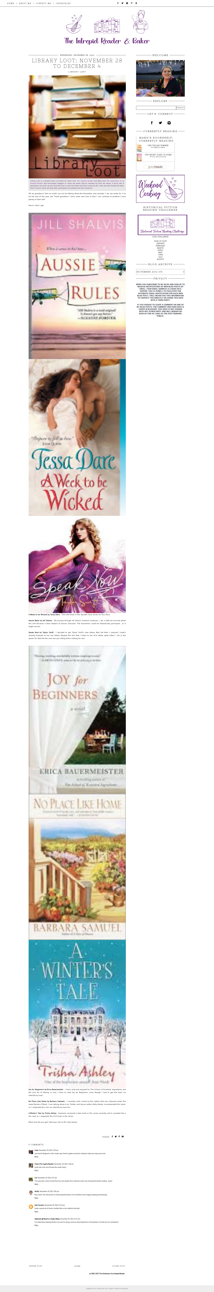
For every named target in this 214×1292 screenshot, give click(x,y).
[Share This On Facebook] (111, 1137)
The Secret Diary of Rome (158, 155)
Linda (36, 1150)
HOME (10, 3)
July (160, 257)
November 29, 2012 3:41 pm (49, 1191)
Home (77, 1266)
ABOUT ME (25, 3)
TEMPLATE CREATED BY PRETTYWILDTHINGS (107, 1288)
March (160, 248)
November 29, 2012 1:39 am (48, 1150)
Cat (36, 1178)
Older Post (118, 1266)
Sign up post (160, 241)
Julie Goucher (39, 1205)
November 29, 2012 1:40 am (64, 1164)
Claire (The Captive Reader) (44, 1164)
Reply (36, 1157)
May (160, 252)
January (160, 243)
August (160, 259)
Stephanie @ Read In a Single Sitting (47, 1219)
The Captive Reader (85, 181)
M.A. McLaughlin (159, 156)
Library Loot (77, 72)
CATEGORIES (63, 3)
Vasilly (37, 1191)
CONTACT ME (43, 3)
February (160, 246)
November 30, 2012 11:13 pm (55, 1205)
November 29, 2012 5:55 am (47, 1178)
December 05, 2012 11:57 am (70, 1219)
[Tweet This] (115, 1137)
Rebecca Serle (159, 147)
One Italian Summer (158, 145)
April (160, 250)
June (160, 255)
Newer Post (35, 1266)
